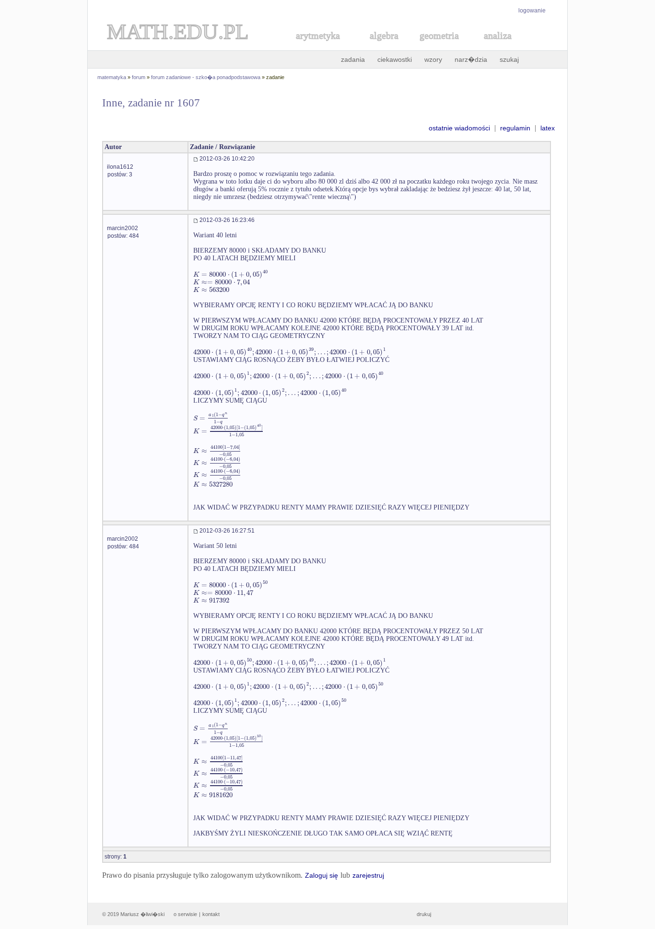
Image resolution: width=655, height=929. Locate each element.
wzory (433, 59)
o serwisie (185, 914)
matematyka (111, 77)
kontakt (211, 914)
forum (138, 77)
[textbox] (230, 274)
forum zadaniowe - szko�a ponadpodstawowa (205, 77)
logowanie (532, 10)
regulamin (515, 128)
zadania (353, 59)
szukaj (509, 59)
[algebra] (379, 46)
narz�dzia (471, 59)
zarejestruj (368, 875)
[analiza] (498, 46)
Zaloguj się (321, 875)
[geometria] (436, 46)
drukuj (424, 914)
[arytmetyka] (317, 46)
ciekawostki (394, 59)
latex (547, 128)
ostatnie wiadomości (459, 128)
